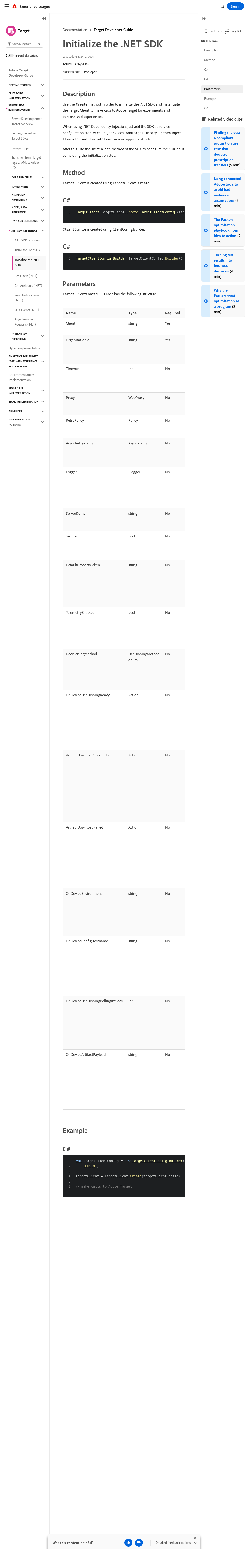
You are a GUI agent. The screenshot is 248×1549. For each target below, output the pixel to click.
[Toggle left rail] (44, 19)
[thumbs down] (139, 1543)
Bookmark (216, 31)
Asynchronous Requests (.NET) (25, 322)
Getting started (20, 85)
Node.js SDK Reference (19, 210)
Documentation (75, 29)
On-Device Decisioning (19, 198)
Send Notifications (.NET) (27, 297)
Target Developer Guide (113, 29)
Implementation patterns (19, 422)
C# (206, 69)
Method (209, 60)
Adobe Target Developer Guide (21, 73)
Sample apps (20, 148)
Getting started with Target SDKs (25, 135)
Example (210, 98)
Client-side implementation (19, 96)
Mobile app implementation (19, 390)
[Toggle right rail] (203, 19)
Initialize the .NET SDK (27, 262)
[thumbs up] (128, 1543)
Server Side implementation (19, 108)
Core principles (22, 177)
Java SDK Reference (25, 221)
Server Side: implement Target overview (27, 121)
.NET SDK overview (27, 240)
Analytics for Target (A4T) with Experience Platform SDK (23, 361)
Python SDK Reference (19, 336)
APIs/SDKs (81, 64)
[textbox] (24, 44)
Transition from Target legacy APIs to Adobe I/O (26, 162)
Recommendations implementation (21, 377)
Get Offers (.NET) (26, 276)
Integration (20, 187)
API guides (15, 411)
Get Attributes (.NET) (28, 285)
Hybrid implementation (24, 348)
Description (211, 50)
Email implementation (24, 401)
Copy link (236, 31)
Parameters (212, 89)
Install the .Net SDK (27, 250)
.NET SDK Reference (24, 230)
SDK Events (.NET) (27, 310)
